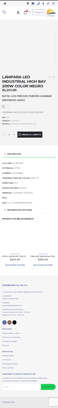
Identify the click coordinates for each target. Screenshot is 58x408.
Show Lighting (7, 368)
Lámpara (29, 124)
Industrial (21, 124)
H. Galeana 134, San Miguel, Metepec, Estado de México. (22, 292)
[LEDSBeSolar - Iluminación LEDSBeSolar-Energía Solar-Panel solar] (50, 12)
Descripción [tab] (14, 154)
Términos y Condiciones (11, 337)
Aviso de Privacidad (9, 341)
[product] (15, 238)
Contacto (5, 345)
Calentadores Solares (10, 364)
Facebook (4, 322)
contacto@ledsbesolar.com (12, 305)
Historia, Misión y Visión (11, 333)
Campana (13, 124)
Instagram (9, 322)
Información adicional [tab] (19, 210)
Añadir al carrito (31, 134)
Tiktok (14, 322)
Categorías (39, 12)
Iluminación (15, 121)
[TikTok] (49, 3)
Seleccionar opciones (15, 265)
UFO (34, 124)
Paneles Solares (8, 356)
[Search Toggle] (4, 12)
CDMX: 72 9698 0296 (10, 299)
